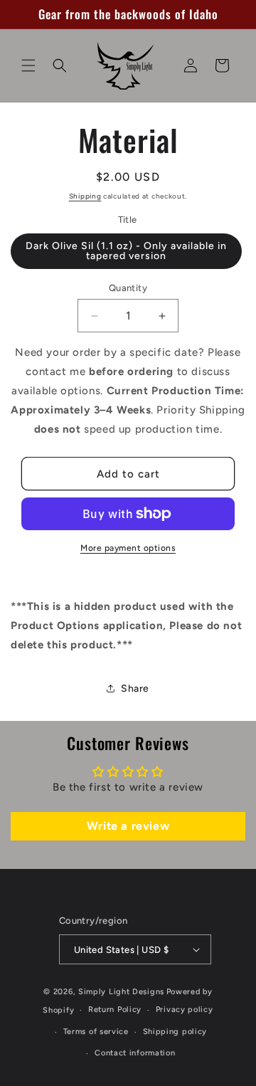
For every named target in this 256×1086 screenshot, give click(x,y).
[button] (28, 65)
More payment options (128, 548)
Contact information (135, 1053)
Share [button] (135, 688)
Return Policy (115, 1009)
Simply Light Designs (121, 991)
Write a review (128, 826)
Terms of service (96, 1031)
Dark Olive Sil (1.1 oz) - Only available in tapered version (126, 251)
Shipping (85, 196)
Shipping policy (175, 1031)
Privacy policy (184, 1009)
